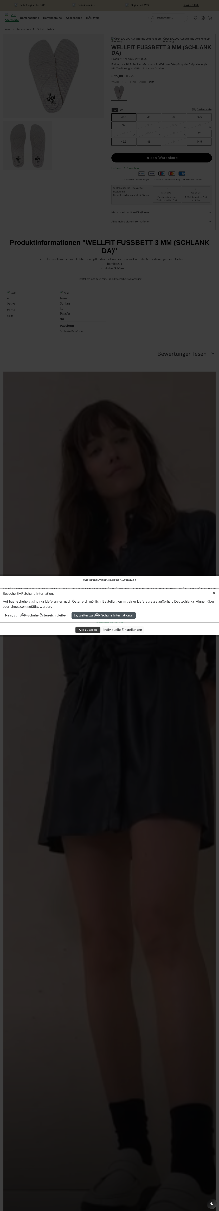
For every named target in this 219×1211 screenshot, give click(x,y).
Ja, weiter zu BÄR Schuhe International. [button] (103, 615)
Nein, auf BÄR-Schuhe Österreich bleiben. (36, 615)
